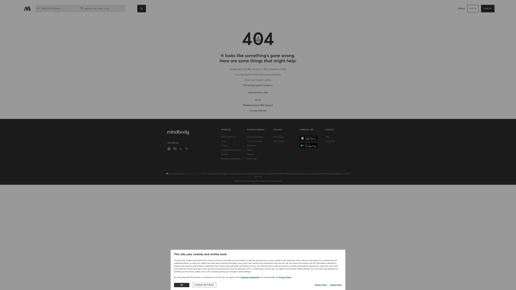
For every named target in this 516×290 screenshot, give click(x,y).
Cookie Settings (204, 285)
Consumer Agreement (249, 277)
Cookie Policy (336, 285)
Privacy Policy (285, 277)
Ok (181, 285)
